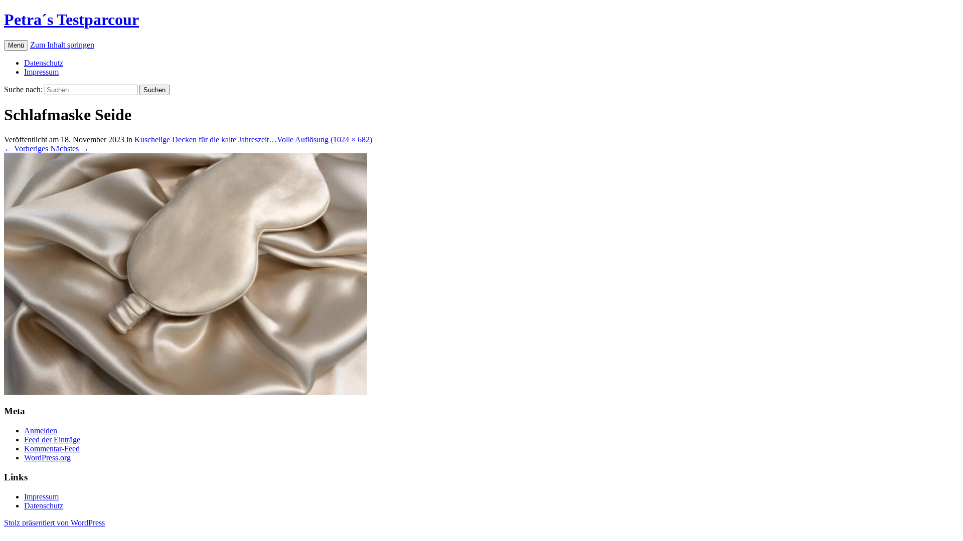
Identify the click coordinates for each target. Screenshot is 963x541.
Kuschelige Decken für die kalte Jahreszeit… (205, 139)
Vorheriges (26, 148)
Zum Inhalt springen (62, 45)
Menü (16, 45)
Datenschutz (43, 63)
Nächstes (69, 148)
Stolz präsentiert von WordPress (54, 522)
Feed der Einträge (52, 439)
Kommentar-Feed (52, 448)
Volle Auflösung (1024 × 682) (324, 139)
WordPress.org (47, 457)
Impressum (41, 72)
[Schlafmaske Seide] (185, 392)
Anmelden (40, 430)
